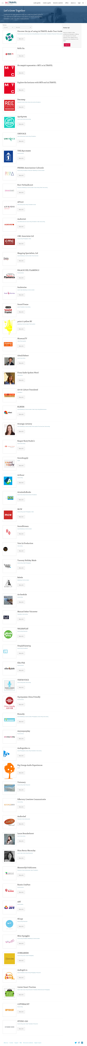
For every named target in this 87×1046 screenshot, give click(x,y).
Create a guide (47, 3)
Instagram (82, 1042)
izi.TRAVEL (11, 3)
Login (79, 3)
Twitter (76, 1042)
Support (16, 1042)
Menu (3, 3)
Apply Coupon (37, 1042)
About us (6, 1042)
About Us (73, 3)
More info (21, 39)
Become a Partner (58, 3)
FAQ (21, 1042)
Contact (11, 1042)
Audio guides (37, 3)
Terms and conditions (28, 1042)
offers (66, 3)
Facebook (79, 1042)
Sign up (67, 45)
